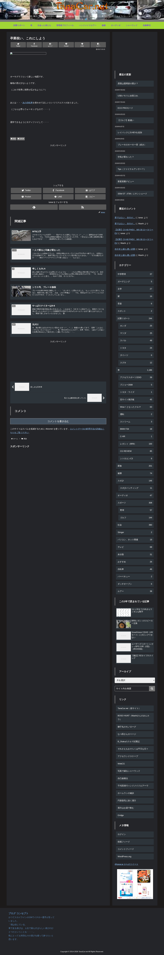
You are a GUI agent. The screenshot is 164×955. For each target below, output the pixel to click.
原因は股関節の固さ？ (128, 83)
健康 (135, 473)
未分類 (135, 554)
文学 (135, 289)
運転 (136, 414)
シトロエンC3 (136, 458)
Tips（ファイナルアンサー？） (132, 169)
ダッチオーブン (135, 584)
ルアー (135, 591)
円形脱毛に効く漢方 (127, 800)
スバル (136, 340)
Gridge (121, 815)
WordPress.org (124, 856)
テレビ (135, 547)
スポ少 (135, 481)
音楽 (135, 303)
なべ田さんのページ (127, 734)
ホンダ (136, 326)
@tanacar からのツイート (126, 864)
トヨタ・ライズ (136, 392)
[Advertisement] (58, 164)
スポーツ (135, 503)
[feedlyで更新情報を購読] (34, 207)
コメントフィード (126, 849)
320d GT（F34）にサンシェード (132, 194)
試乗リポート (135, 318)
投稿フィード (124, 842)
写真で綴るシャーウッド (129, 771)
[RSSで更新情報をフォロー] (82, 207)
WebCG (121, 764)
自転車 (22, 139)
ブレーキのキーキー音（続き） (132, 145)
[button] (98, 44)
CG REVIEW (136, 451)
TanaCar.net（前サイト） (129, 708)
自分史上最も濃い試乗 (125, 249)
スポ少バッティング (136, 488)
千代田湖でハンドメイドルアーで (133, 786)
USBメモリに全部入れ (128, 96)
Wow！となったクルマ (136, 407)
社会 (135, 525)
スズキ (136, 363)
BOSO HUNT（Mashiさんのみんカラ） (133, 718)
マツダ (136, 333)
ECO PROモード (125, 108)
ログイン (122, 834)
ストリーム (136, 422)
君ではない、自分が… (125, 218)
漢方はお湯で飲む (126, 808)
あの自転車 (27, 103)
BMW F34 (136, 429)
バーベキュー (135, 576)
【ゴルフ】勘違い (126, 120)
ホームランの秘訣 (126, 793)
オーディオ (135, 495)
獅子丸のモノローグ (127, 727)
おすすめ (135, 562)
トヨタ (136, 348)
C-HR (136, 436)
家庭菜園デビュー (126, 181)
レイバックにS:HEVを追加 (130, 132)
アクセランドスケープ (128, 756)
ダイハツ (136, 355)
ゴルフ (136, 517)
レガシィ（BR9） (136, 444)
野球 (136, 510)
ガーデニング (135, 281)
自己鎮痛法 (123, 778)
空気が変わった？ (126, 157)
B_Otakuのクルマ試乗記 (129, 741)
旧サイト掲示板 (136, 399)
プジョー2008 (136, 385)
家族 (14, 139)
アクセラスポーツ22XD (136, 377)
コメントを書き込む (58, 421)
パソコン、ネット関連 (135, 540)
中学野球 (135, 274)
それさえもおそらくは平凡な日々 (133, 749)
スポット (135, 311)
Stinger (135, 532)
